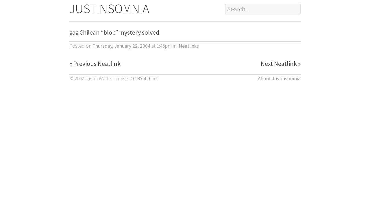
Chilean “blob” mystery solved (119, 32)
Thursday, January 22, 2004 (121, 46)
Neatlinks (189, 46)
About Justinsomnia (279, 78)
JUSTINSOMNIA (109, 8)
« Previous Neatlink (95, 64)
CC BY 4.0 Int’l (145, 78)
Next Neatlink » (281, 64)
